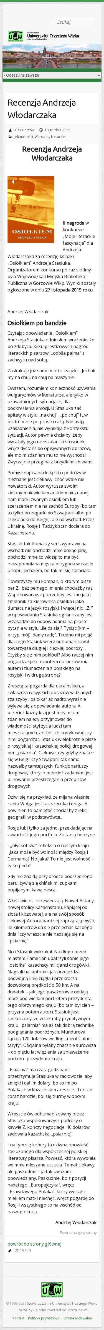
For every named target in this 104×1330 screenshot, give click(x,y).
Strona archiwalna (78, 1318)
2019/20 (22, 1251)
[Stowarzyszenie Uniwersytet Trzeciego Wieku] (47, 37)
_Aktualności (23, 136)
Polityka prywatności (44, 1318)
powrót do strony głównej (34, 1244)
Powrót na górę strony (78, 1233)
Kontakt (18, 1318)
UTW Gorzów (24, 130)
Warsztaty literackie (50, 136)
